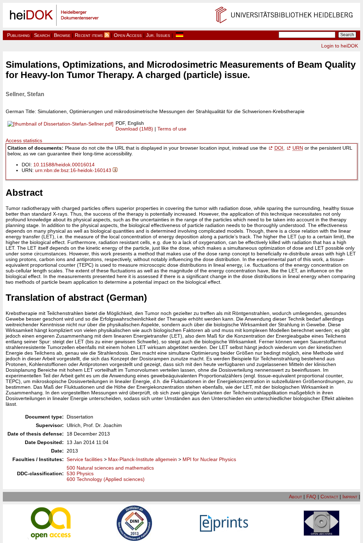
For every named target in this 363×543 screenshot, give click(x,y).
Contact (329, 496)
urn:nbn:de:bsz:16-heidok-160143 (73, 170)
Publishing (18, 35)
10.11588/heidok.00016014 (64, 164)
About (295, 496)
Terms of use (171, 129)
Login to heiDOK (339, 46)
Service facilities (84, 459)
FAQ (311, 496)
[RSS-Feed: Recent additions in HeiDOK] (107, 35)
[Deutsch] (179, 35)
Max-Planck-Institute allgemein (142, 459)
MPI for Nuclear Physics (209, 459)
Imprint (349, 496)
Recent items (89, 35)
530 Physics (80, 473)
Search (42, 35)
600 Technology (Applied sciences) (106, 479)
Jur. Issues (158, 35)
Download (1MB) (134, 129)
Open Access (128, 35)
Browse (62, 35)
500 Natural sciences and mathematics (110, 468)
